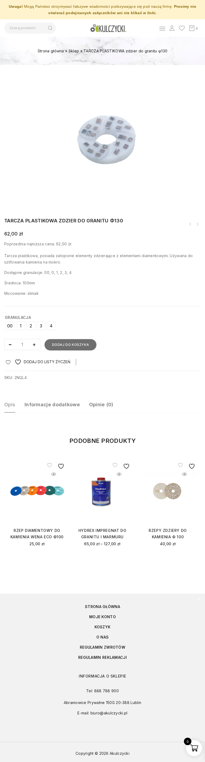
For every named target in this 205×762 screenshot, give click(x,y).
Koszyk (102, 627)
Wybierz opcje (37, 558)
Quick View (53, 474)
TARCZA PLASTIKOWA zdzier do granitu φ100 (197, 224)
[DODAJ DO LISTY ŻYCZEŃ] (53, 465)
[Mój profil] (172, 28)
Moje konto (102, 616)
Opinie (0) (101, 404)
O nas (102, 637)
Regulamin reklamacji (102, 657)
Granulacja (18, 317)
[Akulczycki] (108, 27)
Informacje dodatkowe (52, 404)
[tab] (12, 407)
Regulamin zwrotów (102, 647)
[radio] (10, 326)
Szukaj (50, 28)
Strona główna (51, 51)
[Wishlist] (182, 28)
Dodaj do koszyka (70, 345)
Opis (9, 404)
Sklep (74, 51)
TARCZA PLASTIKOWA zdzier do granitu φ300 (190, 224)
